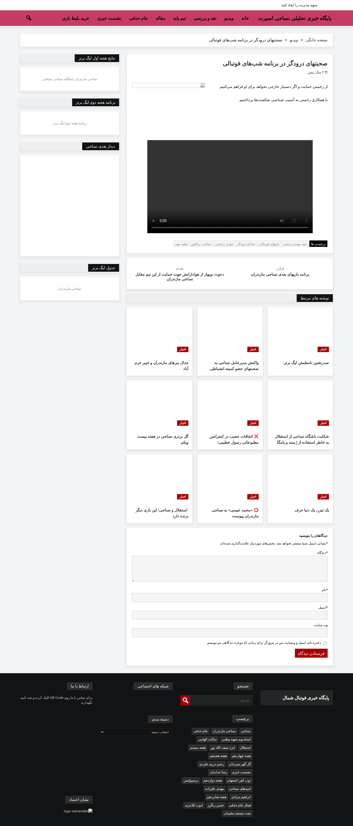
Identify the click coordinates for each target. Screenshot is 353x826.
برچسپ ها (318, 244)
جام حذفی (138, 18)
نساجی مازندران (224, 731)
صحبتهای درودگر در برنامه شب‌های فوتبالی (275, 63)
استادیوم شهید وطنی (236, 739)
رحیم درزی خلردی (211, 764)
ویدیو (229, 18)
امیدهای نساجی (240, 789)
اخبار (323, 349)
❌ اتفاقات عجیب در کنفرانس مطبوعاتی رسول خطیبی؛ (234, 439)
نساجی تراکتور (201, 244)
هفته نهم (181, 244)
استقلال (245, 747)
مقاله (160, 18)
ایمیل (323, 607)
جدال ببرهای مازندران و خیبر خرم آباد (161, 365)
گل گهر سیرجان (240, 764)
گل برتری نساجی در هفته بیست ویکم (162, 439)
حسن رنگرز (216, 805)
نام (325, 590)
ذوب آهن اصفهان (239, 780)
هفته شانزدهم (216, 797)
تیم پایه (179, 18)
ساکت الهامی (207, 739)
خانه (245, 18)
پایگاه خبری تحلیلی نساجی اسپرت (295, 18)
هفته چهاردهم (241, 756)
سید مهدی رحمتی (295, 244)
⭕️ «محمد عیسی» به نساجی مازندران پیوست (235, 513)
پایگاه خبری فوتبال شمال (305, 697)
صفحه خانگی (316, 39)
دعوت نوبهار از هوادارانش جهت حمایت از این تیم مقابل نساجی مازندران (179, 276)
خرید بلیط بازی (75, 18)
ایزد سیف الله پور (223, 747)
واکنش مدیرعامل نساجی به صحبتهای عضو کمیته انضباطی (234, 365)
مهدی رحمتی (224, 244)
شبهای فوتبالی (269, 244)
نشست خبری (109, 18)
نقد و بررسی (205, 18)
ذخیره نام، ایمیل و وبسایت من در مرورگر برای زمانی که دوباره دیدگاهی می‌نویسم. (263, 643)
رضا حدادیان (218, 772)
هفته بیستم (198, 747)
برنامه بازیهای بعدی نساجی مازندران (280, 274)
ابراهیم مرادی (241, 797)
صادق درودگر (246, 244)
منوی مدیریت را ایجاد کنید (299, 5)
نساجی (246, 731)
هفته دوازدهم (212, 780)
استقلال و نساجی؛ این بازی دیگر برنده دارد (162, 513)
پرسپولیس (190, 780)
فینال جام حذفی (240, 805)
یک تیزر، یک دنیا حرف (312, 510)
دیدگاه (322, 553)
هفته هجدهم (218, 756)
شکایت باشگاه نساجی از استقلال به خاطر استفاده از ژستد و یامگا (302, 439)
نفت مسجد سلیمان (237, 813)
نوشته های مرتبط (315, 298)
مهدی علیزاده (214, 789)
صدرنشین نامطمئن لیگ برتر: (306, 362)
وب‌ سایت (321, 625)
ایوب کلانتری (194, 805)
